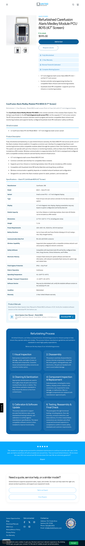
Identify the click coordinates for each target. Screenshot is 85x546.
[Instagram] (34, 522)
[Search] (73, 4)
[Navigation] (7, 4)
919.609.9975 (50, 525)
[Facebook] (24, 522)
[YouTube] (24, 526)
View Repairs (42, 497)
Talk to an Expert (42, 490)
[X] (29, 522)
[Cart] (77, 4)
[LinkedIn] (29, 526)
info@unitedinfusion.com (53, 528)
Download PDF (66, 317)
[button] (8, 30)
